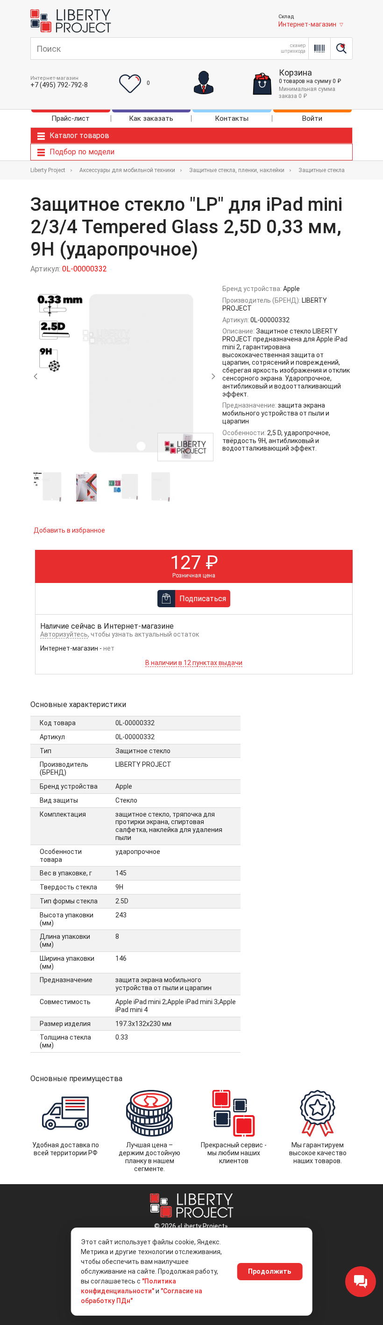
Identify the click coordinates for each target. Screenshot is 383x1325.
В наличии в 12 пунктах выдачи (193, 662)
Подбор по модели (82, 151)
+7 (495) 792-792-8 (59, 85)
